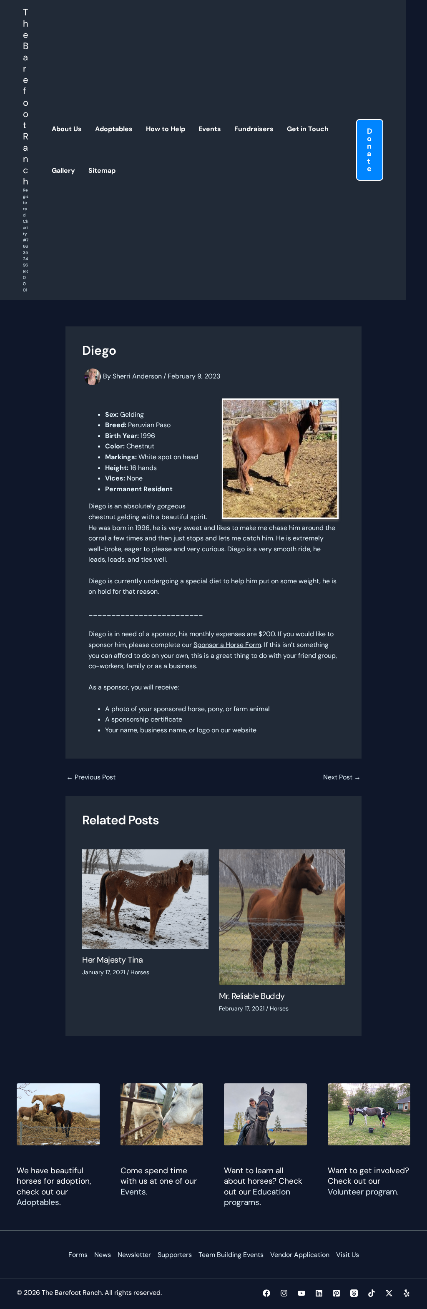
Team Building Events (231, 1254)
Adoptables (38, 1202)
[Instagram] (284, 1293)
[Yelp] (406, 1293)
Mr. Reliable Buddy (252, 995)
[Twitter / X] (389, 1293)
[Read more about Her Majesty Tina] (145, 898)
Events (133, 1192)
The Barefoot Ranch (25, 96)
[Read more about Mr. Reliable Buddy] (282, 916)
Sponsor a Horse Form (227, 644)
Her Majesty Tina (112, 959)
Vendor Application (299, 1254)
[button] (369, 150)
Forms (78, 1254)
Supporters (175, 1254)
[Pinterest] (336, 1293)
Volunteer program (362, 1192)
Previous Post (91, 777)
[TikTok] (371, 1293)
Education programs (257, 1197)
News (102, 1254)
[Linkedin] (319, 1293)
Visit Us (347, 1254)
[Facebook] (266, 1293)
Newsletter (134, 1254)
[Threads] (354, 1293)
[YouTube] (301, 1293)
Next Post (342, 777)
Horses (140, 972)
